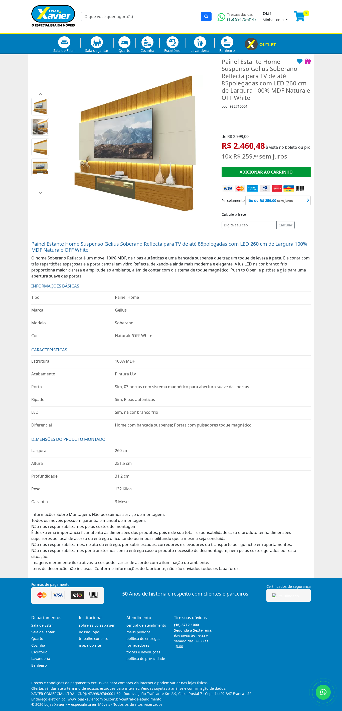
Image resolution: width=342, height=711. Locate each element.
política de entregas (143, 638)
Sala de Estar (64, 50)
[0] (302, 18)
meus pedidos (138, 632)
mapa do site (90, 645)
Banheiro (227, 50)
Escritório (172, 50)
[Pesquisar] (206, 16)
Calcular (285, 225)
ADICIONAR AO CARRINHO (266, 172)
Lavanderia (200, 50)
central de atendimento (146, 625)
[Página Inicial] (53, 30)
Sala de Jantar (96, 50)
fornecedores (137, 645)
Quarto (124, 50)
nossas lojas (89, 632)
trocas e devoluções (143, 652)
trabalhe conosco (93, 638)
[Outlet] (260, 43)
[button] (40, 94)
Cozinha (147, 50)
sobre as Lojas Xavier (97, 625)
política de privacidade (145, 658)
